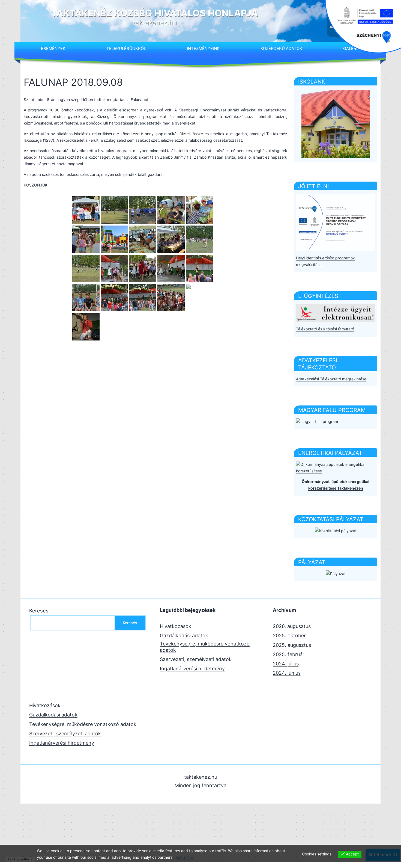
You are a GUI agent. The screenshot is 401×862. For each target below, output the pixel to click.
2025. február (288, 654)
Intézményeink (203, 48)
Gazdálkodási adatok (184, 635)
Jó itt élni (313, 186)
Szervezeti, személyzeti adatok (196, 659)
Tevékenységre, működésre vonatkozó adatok (205, 647)
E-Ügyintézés (318, 296)
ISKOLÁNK (311, 81)
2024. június (287, 673)
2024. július (286, 664)
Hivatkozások (175, 626)
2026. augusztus (292, 626)
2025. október (289, 635)
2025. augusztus (292, 645)
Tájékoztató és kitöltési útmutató (325, 329)
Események (53, 48)
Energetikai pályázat (330, 453)
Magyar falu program (332, 410)
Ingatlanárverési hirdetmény (192, 668)
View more (184, 857)
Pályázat (311, 562)
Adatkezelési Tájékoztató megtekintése (331, 379)
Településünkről (126, 48)
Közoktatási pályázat (330, 519)
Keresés (39, 611)
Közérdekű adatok (281, 48)
